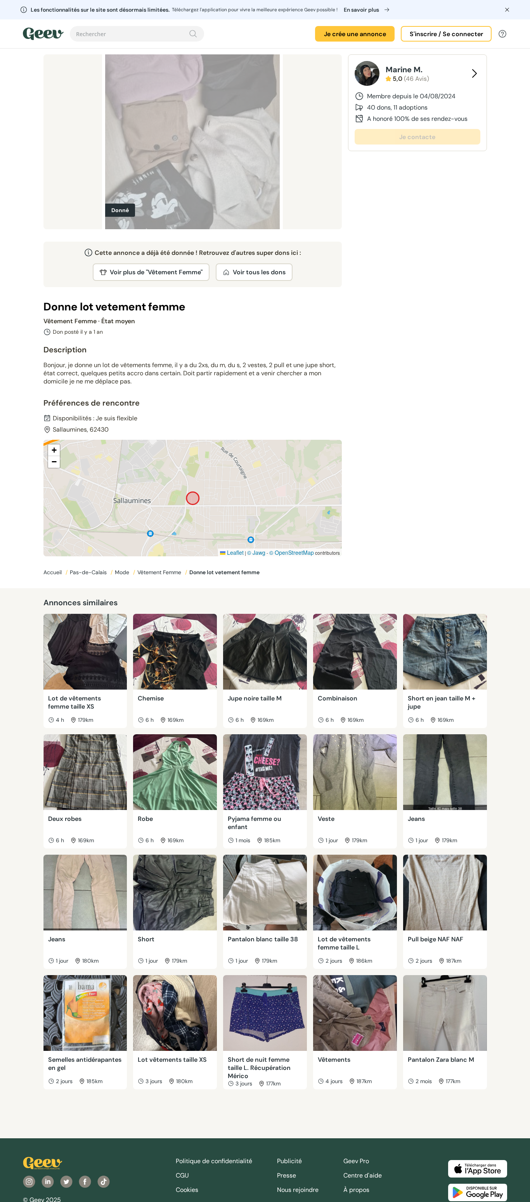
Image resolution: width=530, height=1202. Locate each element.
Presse (286, 1175)
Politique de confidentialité (214, 1161)
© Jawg (256, 552)
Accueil (53, 572)
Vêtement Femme (160, 572)
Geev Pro (356, 1161)
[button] (54, 450)
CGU (182, 1175)
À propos (356, 1190)
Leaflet (234, 552)
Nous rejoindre (298, 1190)
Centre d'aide (362, 1175)
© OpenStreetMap (291, 552)
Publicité (289, 1161)
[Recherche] (193, 34)
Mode (123, 572)
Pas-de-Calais (89, 572)
